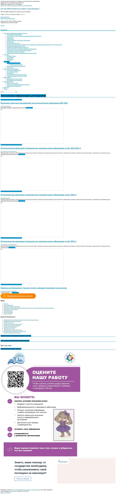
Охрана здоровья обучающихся (12, 332)
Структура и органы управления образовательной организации (24, 36)
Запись (2, 25)
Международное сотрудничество (16, 51)
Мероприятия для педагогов (14, 79)
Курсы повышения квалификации (16, 66)
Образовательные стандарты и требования (18, 40)
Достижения (10, 57)
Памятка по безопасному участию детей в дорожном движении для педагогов (34, 288)
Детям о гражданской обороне (12, 325)
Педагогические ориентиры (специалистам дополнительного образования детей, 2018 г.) (39, 241)
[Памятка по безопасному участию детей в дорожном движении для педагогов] (32, 283)
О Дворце (6, 54)
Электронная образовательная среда (16, 74)
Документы (10, 37)
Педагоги (9, 60)
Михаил (9, 106)
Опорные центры (8, 81)
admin (8, 198)
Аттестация (10, 67)
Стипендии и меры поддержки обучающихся (19, 50)
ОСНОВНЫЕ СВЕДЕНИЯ (14, 34)
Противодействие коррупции (12, 306)
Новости (6, 303)
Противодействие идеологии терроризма (15, 331)
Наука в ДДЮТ (8, 313)
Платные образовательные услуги (16, 46)
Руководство (10, 41)
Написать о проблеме (22, 478)
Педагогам (7, 61)
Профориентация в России (11, 309)
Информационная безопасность (12, 321)
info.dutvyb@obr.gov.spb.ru (8, 18)
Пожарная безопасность (10, 327)
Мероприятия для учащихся (14, 80)
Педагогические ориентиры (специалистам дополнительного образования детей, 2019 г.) (39, 195)
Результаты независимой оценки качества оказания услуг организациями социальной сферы (29, 308)
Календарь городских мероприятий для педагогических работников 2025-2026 (34, 103)
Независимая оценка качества (18, 296)
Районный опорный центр (14, 86)
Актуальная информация (13, 63)
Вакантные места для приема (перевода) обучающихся (21, 49)
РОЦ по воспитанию (12, 83)
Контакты (6, 87)
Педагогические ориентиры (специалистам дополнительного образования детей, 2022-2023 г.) (41, 148)
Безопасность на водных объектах (13, 324)
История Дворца (11, 56)
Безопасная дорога (9, 322)
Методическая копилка (16, 64)
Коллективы (10, 73)
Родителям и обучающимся (11, 69)
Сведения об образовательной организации (15, 33)
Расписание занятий (12, 71)
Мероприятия (7, 77)
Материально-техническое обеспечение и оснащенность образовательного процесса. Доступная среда (34, 44)
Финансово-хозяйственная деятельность (18, 47)
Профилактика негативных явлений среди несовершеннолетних (21, 320)
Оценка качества (8, 312)
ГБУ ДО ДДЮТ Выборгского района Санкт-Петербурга (20, 9)
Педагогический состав (13, 43)
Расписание (4, 29)
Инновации (10, 59)
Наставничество (8, 311)
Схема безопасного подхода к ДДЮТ (17, 76)
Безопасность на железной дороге (13, 330)
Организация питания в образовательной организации (21, 53)
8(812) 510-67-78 (5, 17)
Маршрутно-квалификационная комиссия (18, 84)
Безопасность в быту (9, 328)
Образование (10, 39)
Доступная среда (8, 305)
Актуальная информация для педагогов (11, 99)
